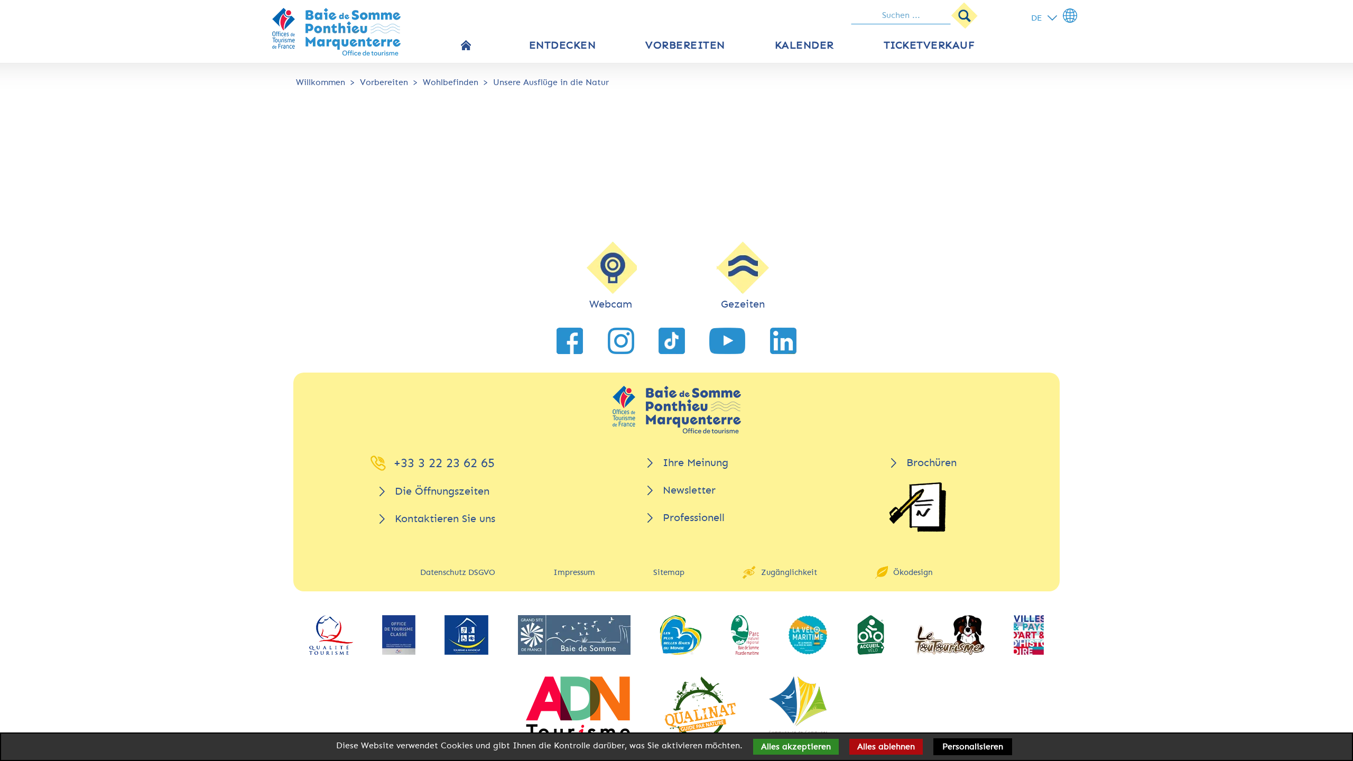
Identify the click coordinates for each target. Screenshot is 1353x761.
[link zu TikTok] (672, 341)
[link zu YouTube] (727, 341)
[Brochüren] (917, 507)
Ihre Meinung (695, 463)
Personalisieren (972, 746)
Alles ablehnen (886, 746)
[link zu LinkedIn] (783, 341)
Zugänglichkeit (789, 572)
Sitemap (668, 572)
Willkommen (320, 82)
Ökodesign (913, 572)
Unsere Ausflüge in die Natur (551, 82)
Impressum (574, 572)
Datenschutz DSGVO (457, 572)
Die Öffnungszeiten (442, 491)
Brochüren (931, 463)
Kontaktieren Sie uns (445, 519)
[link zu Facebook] (570, 341)
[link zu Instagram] (621, 341)
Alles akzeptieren (796, 746)
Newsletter (689, 490)
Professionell (694, 518)
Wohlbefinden (450, 82)
